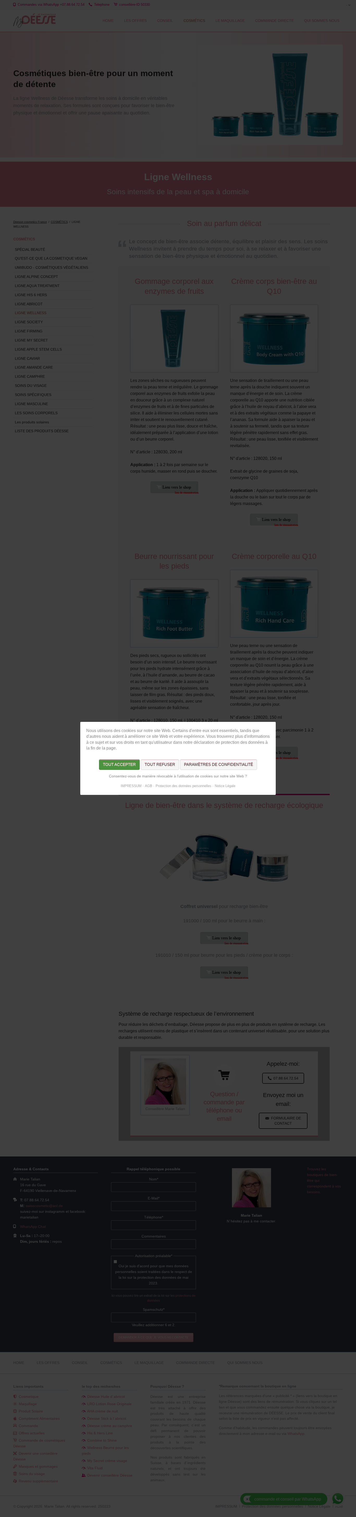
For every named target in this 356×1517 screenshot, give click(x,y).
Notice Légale (225, 786)
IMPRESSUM (131, 786)
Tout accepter (119, 765)
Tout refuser (160, 765)
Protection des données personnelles (183, 786)
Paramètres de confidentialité (218, 765)
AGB (148, 786)
